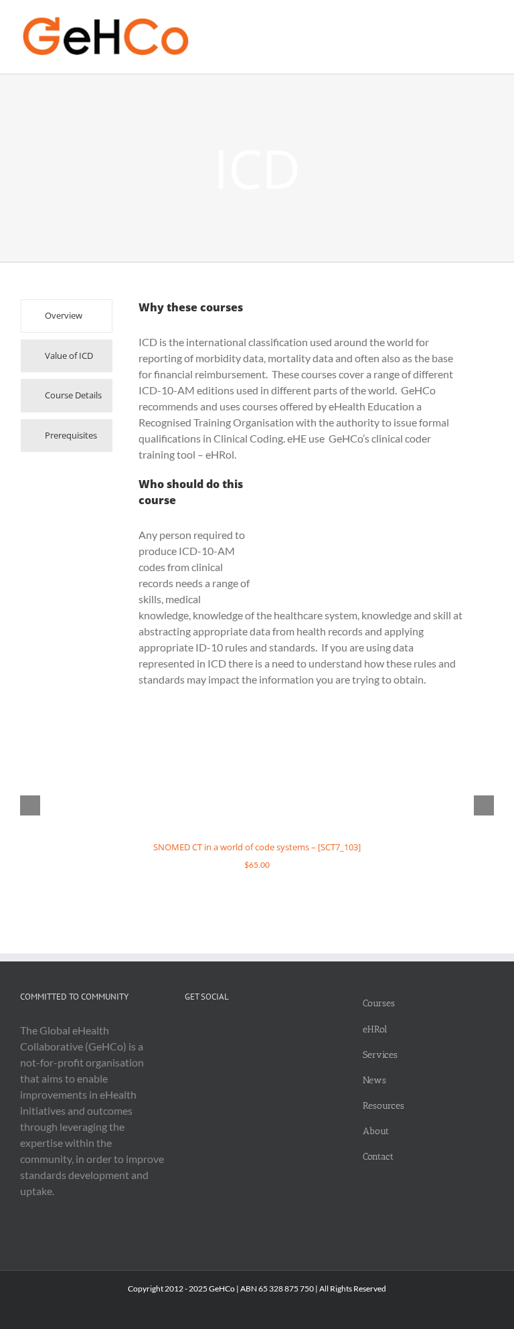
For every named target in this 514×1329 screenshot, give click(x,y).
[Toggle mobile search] (464, 20)
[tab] (66, 316)
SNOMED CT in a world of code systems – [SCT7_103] (257, 847)
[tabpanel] (303, 500)
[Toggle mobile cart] (440, 20)
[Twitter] (189, 1031)
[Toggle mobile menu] (488, 20)
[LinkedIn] (206, 1031)
